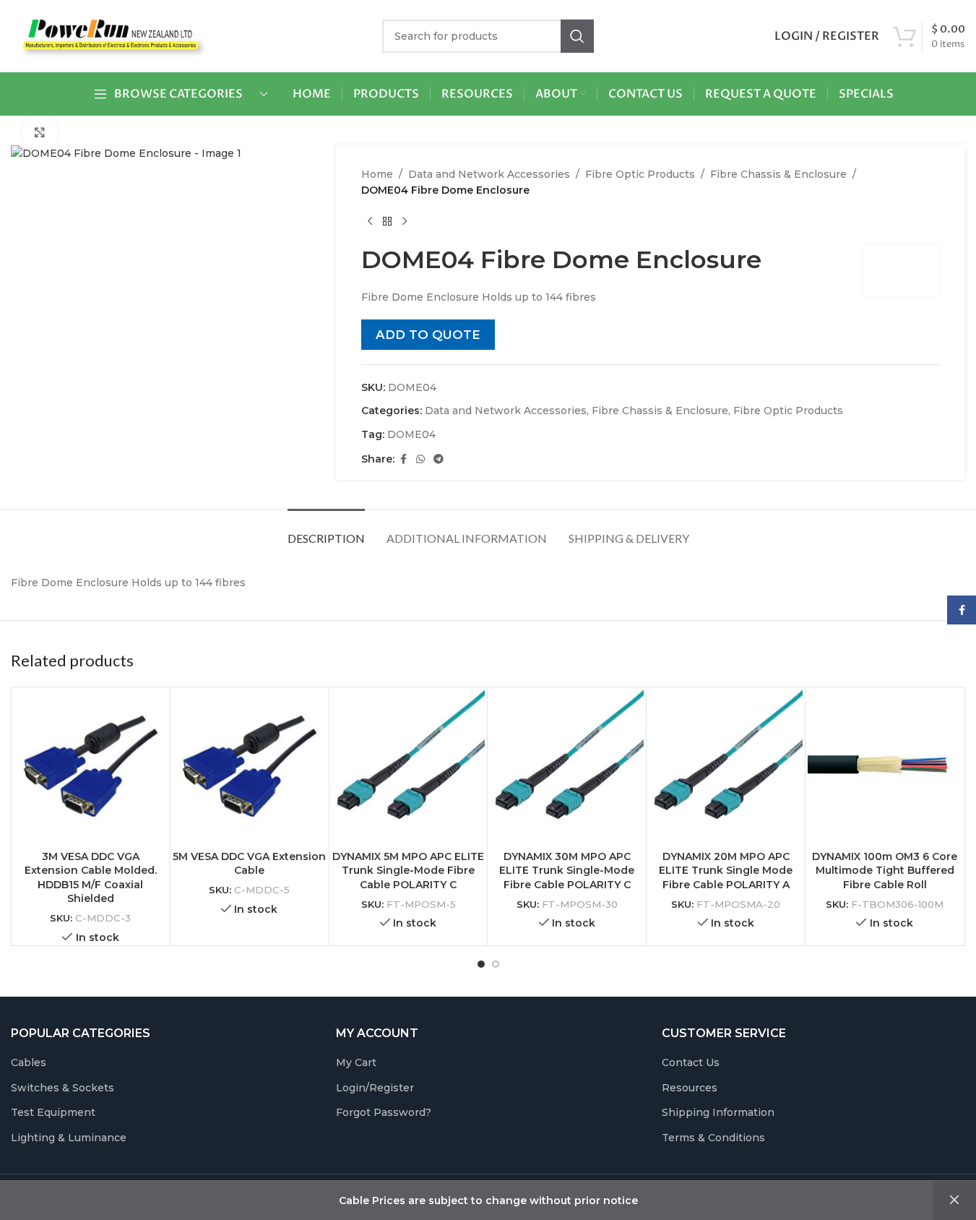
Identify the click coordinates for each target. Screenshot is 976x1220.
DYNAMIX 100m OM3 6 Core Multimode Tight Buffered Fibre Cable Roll (884, 870)
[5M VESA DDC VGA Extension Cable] (250, 766)
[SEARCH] (577, 36)
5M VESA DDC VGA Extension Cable (249, 863)
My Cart (356, 1062)
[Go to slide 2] (495, 964)
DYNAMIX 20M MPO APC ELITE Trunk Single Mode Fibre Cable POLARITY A (726, 870)
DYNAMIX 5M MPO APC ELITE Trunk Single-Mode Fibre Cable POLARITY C (408, 870)
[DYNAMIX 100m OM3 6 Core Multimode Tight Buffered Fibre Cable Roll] (885, 766)
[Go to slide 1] (481, 964)
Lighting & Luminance (68, 1137)
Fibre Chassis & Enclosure (778, 174)
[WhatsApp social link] (420, 459)
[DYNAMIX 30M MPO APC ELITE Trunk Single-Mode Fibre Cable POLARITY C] (567, 766)
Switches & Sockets (62, 1087)
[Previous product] (370, 222)
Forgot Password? (383, 1112)
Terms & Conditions (713, 1137)
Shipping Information (718, 1112)
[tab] (326, 531)
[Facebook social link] (403, 459)
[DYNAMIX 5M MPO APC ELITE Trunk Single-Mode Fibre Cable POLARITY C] (408, 766)
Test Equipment (53, 1112)
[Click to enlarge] (40, 132)
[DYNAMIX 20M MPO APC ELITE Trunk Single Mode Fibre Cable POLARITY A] (726, 766)
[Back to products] (387, 222)
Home (377, 174)
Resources (689, 1087)
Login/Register (375, 1087)
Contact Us (691, 1062)
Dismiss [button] (954, 1200)
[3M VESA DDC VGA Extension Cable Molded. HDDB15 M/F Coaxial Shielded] (91, 766)
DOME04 (411, 434)
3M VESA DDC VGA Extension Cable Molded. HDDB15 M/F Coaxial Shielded (91, 878)
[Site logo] (108, 35)
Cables (28, 1062)
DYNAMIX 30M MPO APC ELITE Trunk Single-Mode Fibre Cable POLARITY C (566, 870)
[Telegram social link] (438, 459)
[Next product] (404, 222)
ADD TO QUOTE (428, 334)
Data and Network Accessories (489, 174)
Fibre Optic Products (640, 174)
